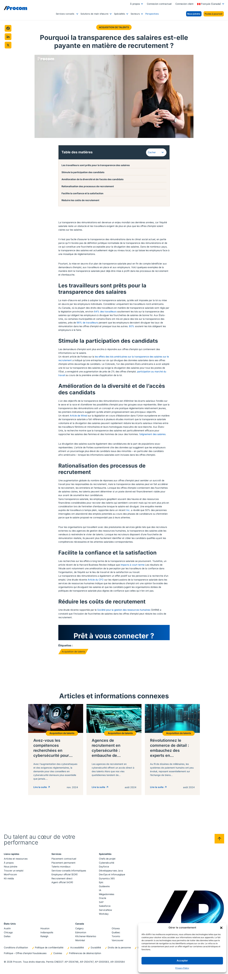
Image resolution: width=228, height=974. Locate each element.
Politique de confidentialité (49, 947)
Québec (116, 932)
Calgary (79, 928)
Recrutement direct (61, 878)
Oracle (102, 898)
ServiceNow (105, 910)
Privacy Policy (182, 968)
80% (131, 326)
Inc (128, 510)
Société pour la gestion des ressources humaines (123, 609)
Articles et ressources (15, 858)
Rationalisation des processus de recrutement (88, 186)
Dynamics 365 (107, 878)
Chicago (8, 932)
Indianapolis (46, 932)
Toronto (116, 936)
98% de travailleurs (87, 322)
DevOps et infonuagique (112, 874)
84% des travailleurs (105, 311)
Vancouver (117, 940)
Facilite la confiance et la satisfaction (82, 193)
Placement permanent (63, 862)
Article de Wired (78, 415)
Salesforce (104, 906)
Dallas (7, 936)
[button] (221, 927)
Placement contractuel (63, 858)
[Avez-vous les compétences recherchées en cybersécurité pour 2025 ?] (55, 749)
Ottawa (116, 928)
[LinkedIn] (8, 36)
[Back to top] (219, 838)
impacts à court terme (133, 564)
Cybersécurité (106, 862)
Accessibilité (77, 947)
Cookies (57, 953)
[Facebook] (8, 28)
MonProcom (10, 874)
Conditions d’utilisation (16, 947)
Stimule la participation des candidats (83, 172)
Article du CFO (96, 579)
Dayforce (104, 866)
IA (100, 890)
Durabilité (96, 947)
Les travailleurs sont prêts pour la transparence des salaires (96, 165)
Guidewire (104, 886)
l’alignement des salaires (152, 434)
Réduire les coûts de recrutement (80, 200)
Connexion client (184, 4)
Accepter (182, 960)
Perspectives (152, 13)
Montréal (80, 940)
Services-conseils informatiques (68, 870)
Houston (44, 928)
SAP (101, 902)
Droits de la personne (119, 947)
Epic (101, 882)
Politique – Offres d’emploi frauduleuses (25, 953)
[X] (8, 45)
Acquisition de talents (114, 27)
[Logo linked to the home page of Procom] (15, 8)
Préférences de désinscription (85, 953)
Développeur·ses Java (111, 870)
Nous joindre (10, 866)
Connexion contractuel (159, 4)
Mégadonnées (106, 894)
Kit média (9, 878)
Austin (7, 928)
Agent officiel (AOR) (62, 882)
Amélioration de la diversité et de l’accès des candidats (93, 179)
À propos (135, 4)
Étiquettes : (65, 645)
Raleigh (44, 936)
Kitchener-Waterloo (85, 936)
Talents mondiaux (61, 866)
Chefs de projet (107, 858)
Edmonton (80, 932)
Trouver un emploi (13, 870)
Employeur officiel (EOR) (64, 874)
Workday (104, 913)
